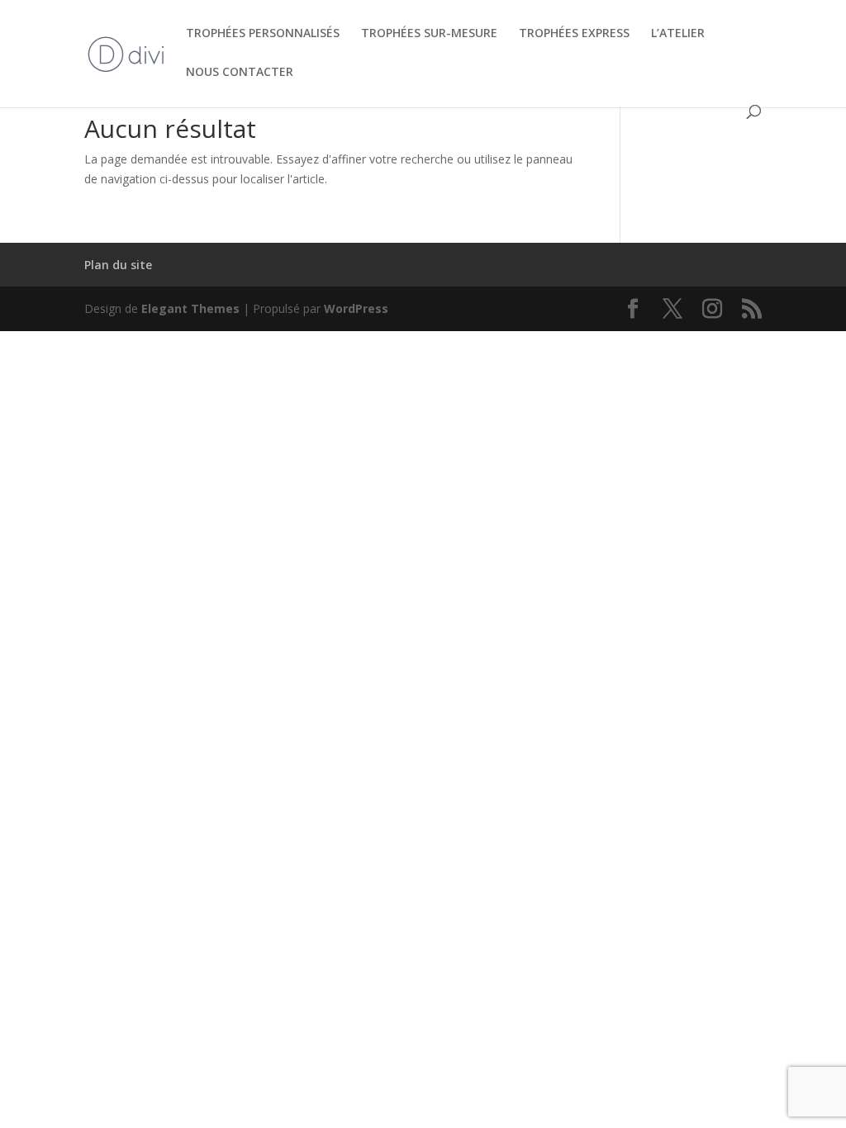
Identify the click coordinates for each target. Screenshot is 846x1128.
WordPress (356, 308)
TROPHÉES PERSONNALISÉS (263, 33)
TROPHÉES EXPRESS (574, 33)
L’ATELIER (678, 33)
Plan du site (118, 265)
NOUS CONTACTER (239, 72)
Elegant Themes (190, 308)
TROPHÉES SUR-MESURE (429, 33)
